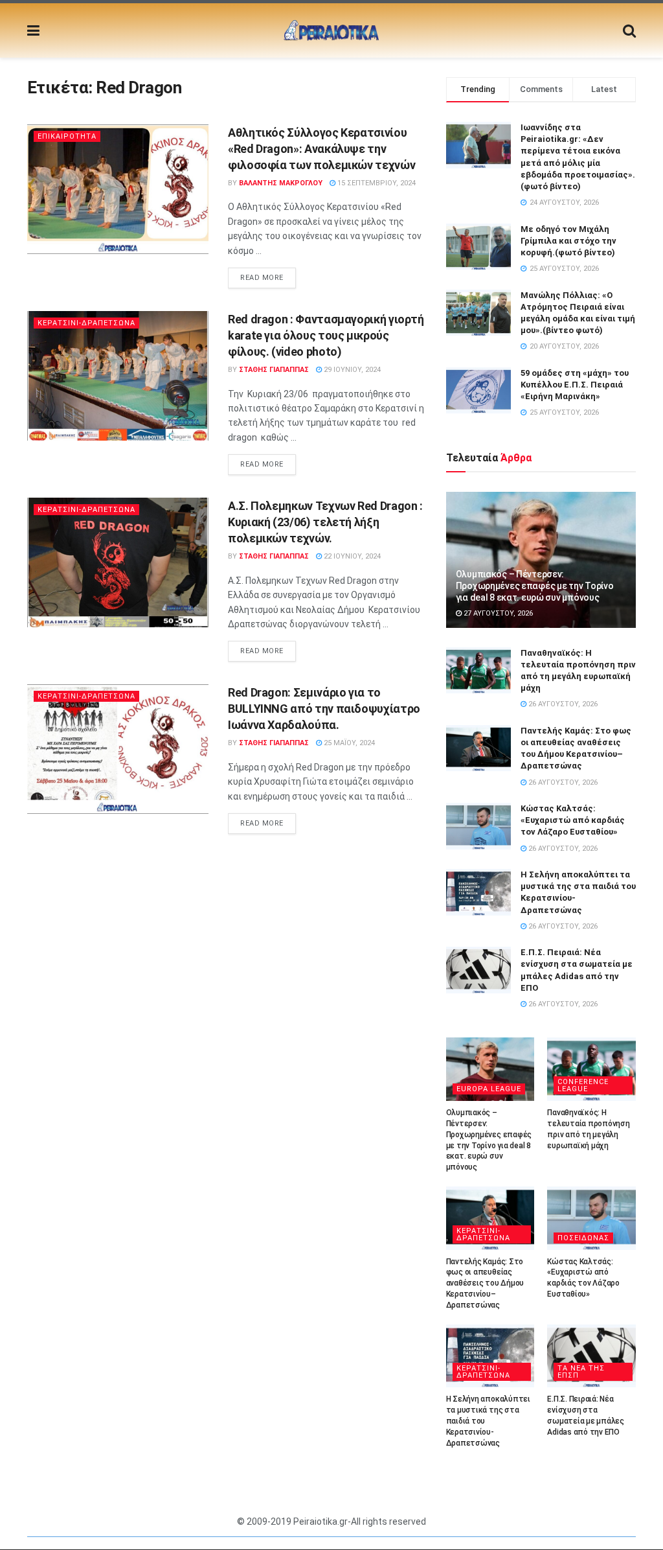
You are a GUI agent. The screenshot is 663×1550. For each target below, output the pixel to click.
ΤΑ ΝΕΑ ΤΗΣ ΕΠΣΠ (581, 1372)
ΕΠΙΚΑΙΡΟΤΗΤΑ (67, 136)
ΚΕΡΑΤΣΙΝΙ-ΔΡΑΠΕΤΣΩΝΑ (86, 323)
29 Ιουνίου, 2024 (351, 369)
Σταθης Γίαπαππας (274, 369)
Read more (262, 277)
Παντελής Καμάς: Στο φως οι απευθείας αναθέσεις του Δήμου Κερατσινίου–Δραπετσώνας (485, 1283)
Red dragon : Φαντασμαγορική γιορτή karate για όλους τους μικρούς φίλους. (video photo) (326, 335)
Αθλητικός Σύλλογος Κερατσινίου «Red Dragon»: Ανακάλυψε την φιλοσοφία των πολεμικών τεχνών (321, 149)
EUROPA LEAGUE (488, 1089)
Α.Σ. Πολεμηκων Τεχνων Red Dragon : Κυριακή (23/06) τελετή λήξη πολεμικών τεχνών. (325, 522)
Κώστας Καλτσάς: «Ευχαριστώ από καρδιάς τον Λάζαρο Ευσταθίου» (573, 820)
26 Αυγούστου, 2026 (562, 704)
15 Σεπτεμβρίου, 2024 (375, 183)
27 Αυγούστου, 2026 (497, 613)
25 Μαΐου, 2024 (348, 743)
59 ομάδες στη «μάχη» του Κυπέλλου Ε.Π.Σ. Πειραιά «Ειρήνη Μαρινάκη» (575, 384)
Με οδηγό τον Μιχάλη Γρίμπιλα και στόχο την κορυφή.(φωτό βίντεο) (568, 240)
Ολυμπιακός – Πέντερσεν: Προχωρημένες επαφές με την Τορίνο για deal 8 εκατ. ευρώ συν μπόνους (535, 586)
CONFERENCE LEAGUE (583, 1085)
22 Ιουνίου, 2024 (351, 556)
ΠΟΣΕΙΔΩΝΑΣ (583, 1238)
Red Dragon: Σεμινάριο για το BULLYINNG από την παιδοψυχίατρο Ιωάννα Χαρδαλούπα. (324, 709)
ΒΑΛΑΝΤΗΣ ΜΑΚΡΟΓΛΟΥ (280, 183)
